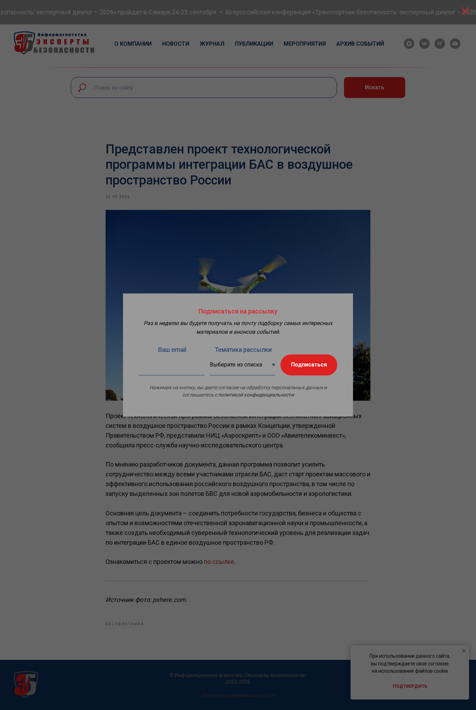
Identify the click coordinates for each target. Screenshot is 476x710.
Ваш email (172, 349)
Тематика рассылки (243, 349)
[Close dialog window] (465, 10)
